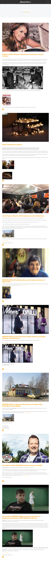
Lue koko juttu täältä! (5, 92)
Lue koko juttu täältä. (23, 285)
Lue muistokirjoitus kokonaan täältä (7, 170)
